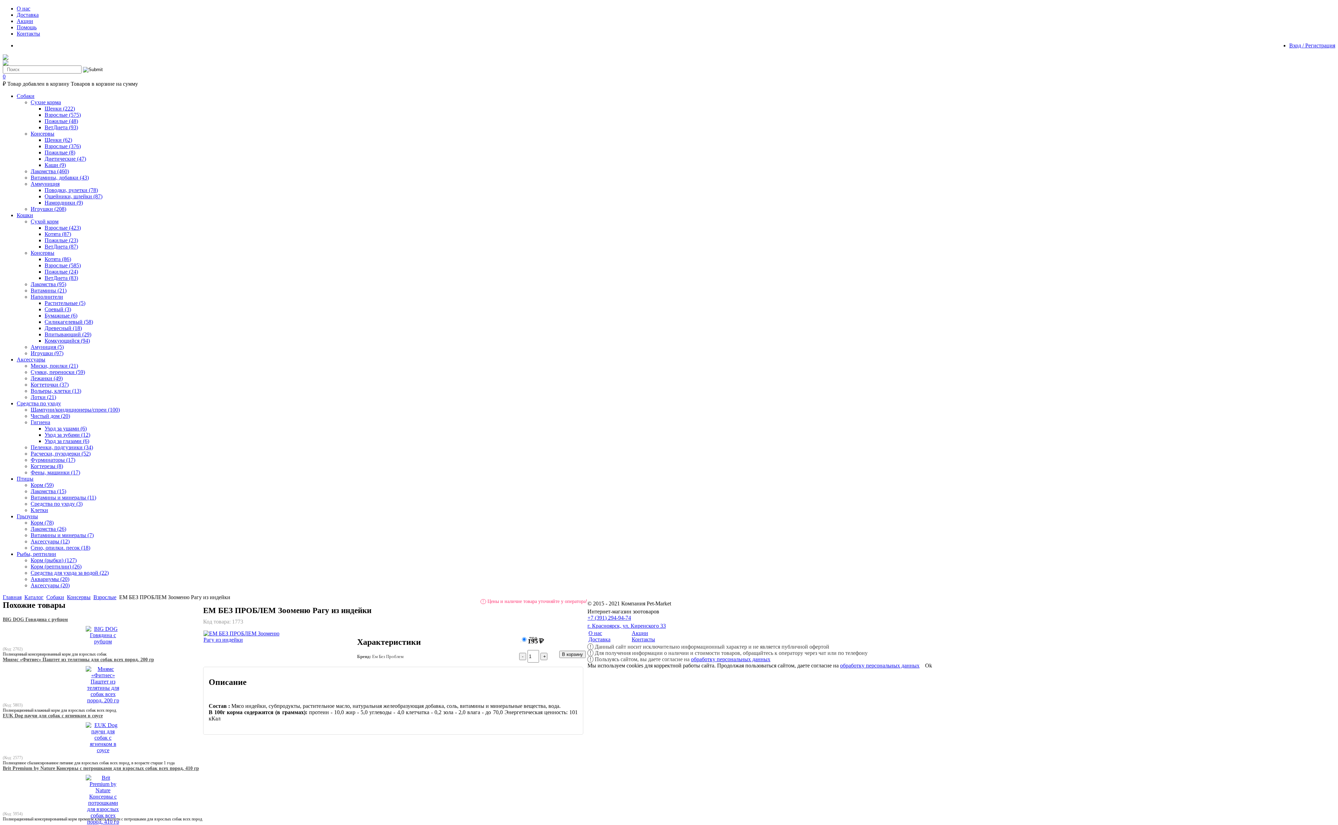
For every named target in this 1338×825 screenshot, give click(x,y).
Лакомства (50, 171)
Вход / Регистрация (1312, 45)
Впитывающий (68, 334)
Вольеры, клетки (56, 391)
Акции (640, 633)
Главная (12, 597)
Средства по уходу (57, 504)
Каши (55, 165)
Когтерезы (47, 466)
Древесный (63, 328)
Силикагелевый (69, 322)
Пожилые (61, 121)
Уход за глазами (67, 441)
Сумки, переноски (58, 372)
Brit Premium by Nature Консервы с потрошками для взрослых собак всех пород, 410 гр (101, 768)
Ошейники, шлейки (73, 196)
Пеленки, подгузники (62, 447)
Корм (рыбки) (54, 560)
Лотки (43, 397)
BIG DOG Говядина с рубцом (35, 619)
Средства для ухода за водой (70, 573)
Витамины (49, 290)
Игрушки (48, 209)
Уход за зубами (67, 435)
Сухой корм (45, 221)
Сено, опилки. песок (60, 548)
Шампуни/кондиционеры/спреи (75, 410)
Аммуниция (45, 184)
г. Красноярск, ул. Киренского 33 (626, 626)
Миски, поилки (54, 366)
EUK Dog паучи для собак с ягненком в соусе (53, 715)
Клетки (39, 510)
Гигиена (40, 422)
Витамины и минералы (63, 498)
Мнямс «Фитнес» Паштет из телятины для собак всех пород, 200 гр (78, 659)
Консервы (42, 134)
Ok (928, 666)
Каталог (34, 597)
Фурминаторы (53, 460)
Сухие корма (46, 102)
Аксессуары (50, 541)
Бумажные (61, 316)
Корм (42, 485)
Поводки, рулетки (71, 190)
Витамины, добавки (60, 178)
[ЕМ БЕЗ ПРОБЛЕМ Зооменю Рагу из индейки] (247, 640)
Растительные (65, 303)
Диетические (65, 159)
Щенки (60, 109)
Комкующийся (67, 341)
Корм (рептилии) (56, 567)
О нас (595, 633)
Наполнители (47, 297)
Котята (58, 234)
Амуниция (47, 347)
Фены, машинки (55, 472)
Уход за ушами (66, 428)
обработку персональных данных (730, 659)
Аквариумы (50, 579)
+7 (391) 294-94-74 (609, 618)
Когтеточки (50, 385)
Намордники (64, 203)
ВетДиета (61, 127)
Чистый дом (50, 416)
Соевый (58, 309)
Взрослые (63, 115)
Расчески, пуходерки (61, 454)
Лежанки (47, 378)
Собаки (55, 597)
